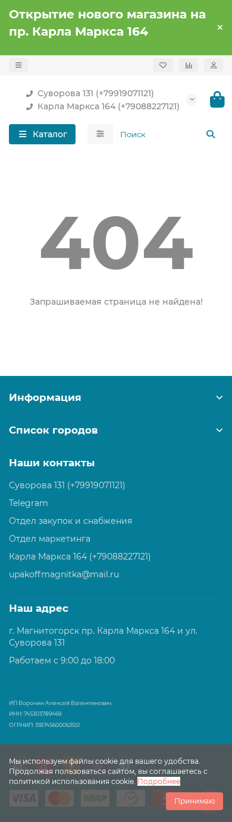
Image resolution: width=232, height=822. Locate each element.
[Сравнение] (188, 65)
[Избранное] (163, 65)
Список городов (53, 430)
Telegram (28, 503)
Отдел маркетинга (49, 538)
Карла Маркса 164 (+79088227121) (108, 106)
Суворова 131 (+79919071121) (95, 93)
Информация (45, 397)
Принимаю (194, 800)
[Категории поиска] (100, 134)
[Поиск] (210, 134)
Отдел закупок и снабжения (70, 521)
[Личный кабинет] (213, 65)
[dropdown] (18, 65)
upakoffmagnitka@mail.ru (64, 574)
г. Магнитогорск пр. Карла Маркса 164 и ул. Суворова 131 (103, 636)
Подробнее (158, 781)
